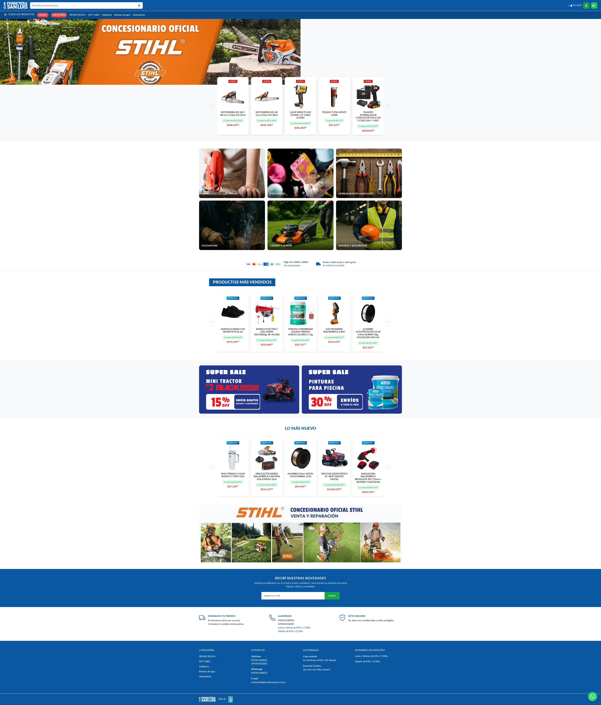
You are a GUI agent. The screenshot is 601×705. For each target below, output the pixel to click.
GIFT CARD (94, 15)
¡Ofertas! (43, 15)
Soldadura (107, 15)
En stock (577, 5)
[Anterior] (212, 105)
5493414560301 (286, 624)
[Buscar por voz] (139, 5)
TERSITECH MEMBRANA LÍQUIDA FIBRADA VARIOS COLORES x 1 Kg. (300, 332)
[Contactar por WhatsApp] (592, 696)
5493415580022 (286, 620)
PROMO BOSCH (77, 15)
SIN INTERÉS (59, 15)
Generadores (139, 15)
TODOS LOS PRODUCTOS (21, 14)
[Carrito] (594, 5)
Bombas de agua (122, 15)
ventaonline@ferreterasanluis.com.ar (268, 682)
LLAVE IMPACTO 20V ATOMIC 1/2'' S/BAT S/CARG (300, 115)
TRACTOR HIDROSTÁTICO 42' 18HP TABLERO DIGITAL (334, 476)
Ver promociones (292, 266)
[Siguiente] (388, 105)
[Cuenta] (586, 5)
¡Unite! (332, 595)
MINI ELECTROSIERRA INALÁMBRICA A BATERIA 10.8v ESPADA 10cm (267, 476)
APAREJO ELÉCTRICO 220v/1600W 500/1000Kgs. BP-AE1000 (267, 332)
